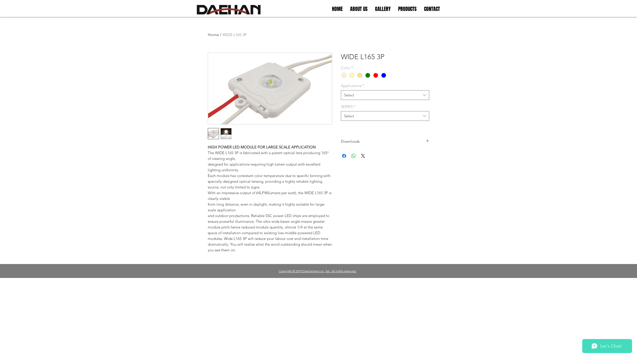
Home (213, 34)
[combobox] (385, 95)
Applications (352, 85)
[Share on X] (363, 156)
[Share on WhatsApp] (354, 156)
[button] (382, 9)
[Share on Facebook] (344, 156)
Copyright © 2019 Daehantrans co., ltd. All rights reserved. (317, 271)
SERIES (348, 106)
